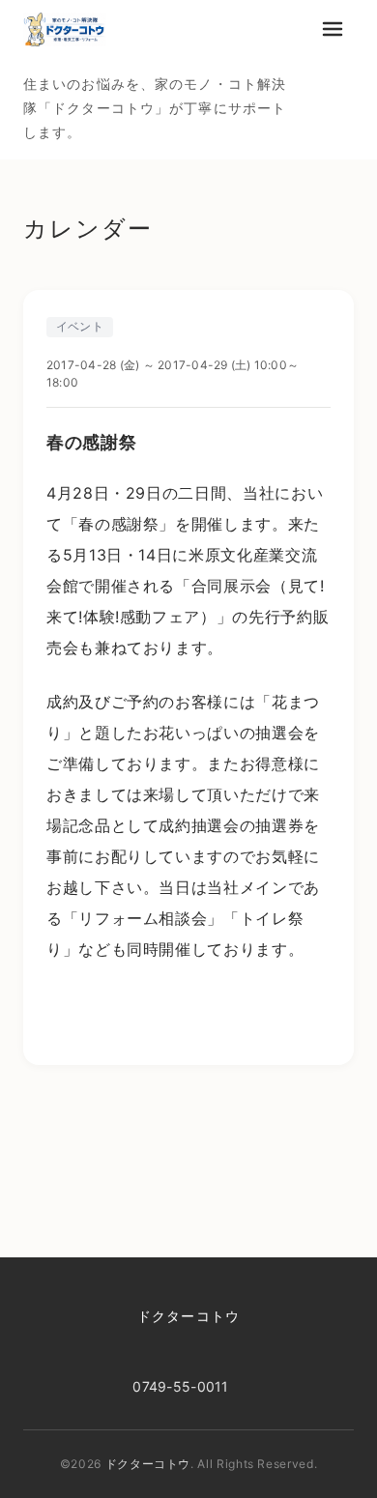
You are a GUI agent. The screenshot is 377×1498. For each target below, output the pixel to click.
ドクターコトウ (188, 1316)
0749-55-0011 (180, 1386)
